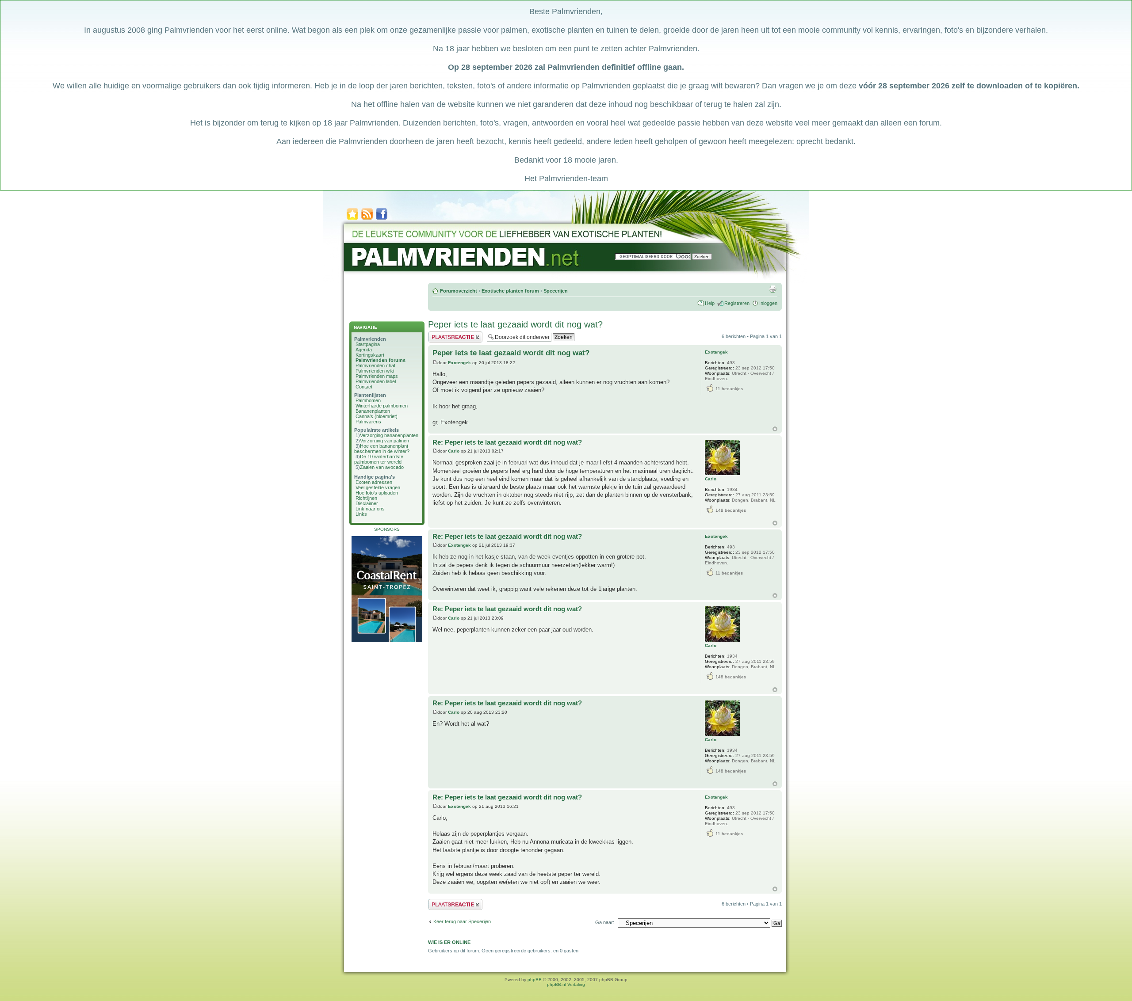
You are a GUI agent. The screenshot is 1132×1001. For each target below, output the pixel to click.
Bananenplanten (373, 411)
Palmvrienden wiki (375, 370)
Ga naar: (604, 922)
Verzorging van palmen (384, 440)
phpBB (535, 979)
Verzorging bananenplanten (389, 435)
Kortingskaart (370, 355)
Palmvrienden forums (380, 360)
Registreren (737, 303)
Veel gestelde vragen (378, 487)
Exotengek (459, 362)
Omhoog (775, 428)
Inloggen (768, 303)
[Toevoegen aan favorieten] (352, 219)
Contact (364, 386)
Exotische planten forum (510, 290)
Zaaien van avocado (382, 467)
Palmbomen (368, 400)
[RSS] (367, 219)
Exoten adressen (374, 482)
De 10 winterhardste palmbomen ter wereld (378, 459)
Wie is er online (449, 942)
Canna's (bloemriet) (377, 416)
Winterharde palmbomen (382, 405)
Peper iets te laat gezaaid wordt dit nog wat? (515, 324)
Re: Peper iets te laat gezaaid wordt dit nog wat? (507, 442)
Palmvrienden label (376, 381)
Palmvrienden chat (375, 365)
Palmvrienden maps (377, 376)
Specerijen (555, 290)
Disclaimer (367, 503)
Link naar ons (370, 508)
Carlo (453, 451)
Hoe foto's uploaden (377, 492)
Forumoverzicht (458, 290)
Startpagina (368, 344)
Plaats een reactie (447, 334)
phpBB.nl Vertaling (566, 984)
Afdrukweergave (772, 289)
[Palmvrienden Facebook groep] (381, 219)
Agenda (364, 349)
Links (361, 514)
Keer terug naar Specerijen (462, 921)
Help (710, 303)
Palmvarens (368, 421)
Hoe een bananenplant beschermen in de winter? (381, 448)
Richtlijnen (366, 498)
